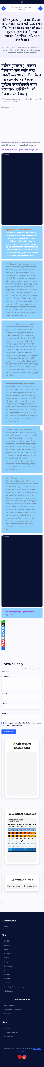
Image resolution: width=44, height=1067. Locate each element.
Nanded (7, 974)
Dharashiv (8, 953)
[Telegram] (22, 634)
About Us (7, 1028)
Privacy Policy (9, 1005)
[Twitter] (22, 628)
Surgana (7, 962)
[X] (22, 624)
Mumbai (7, 945)
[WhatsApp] (22, 621)
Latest (6, 926)
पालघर (35, 99)
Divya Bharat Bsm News (14, 99)
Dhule (6, 970)
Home (22, 45)
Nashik (7, 941)
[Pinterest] (22, 641)
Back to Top (23, 1063)
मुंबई (40, 99)
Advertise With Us (11, 1032)
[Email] (22, 638)
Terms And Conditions (12, 1009)
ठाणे (26, 99)
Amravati (7, 983)
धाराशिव (30, 99)
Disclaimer (8, 1014)
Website (4, 713)
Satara (6, 958)
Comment (5, 676)
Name (4, 694)
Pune (6, 949)
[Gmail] (22, 645)
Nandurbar (8, 966)
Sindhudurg (8, 991)
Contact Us (8, 1036)
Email (4, 703)
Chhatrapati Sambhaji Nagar (14, 987)
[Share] (22, 648)
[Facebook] (22, 631)
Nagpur (7, 978)
